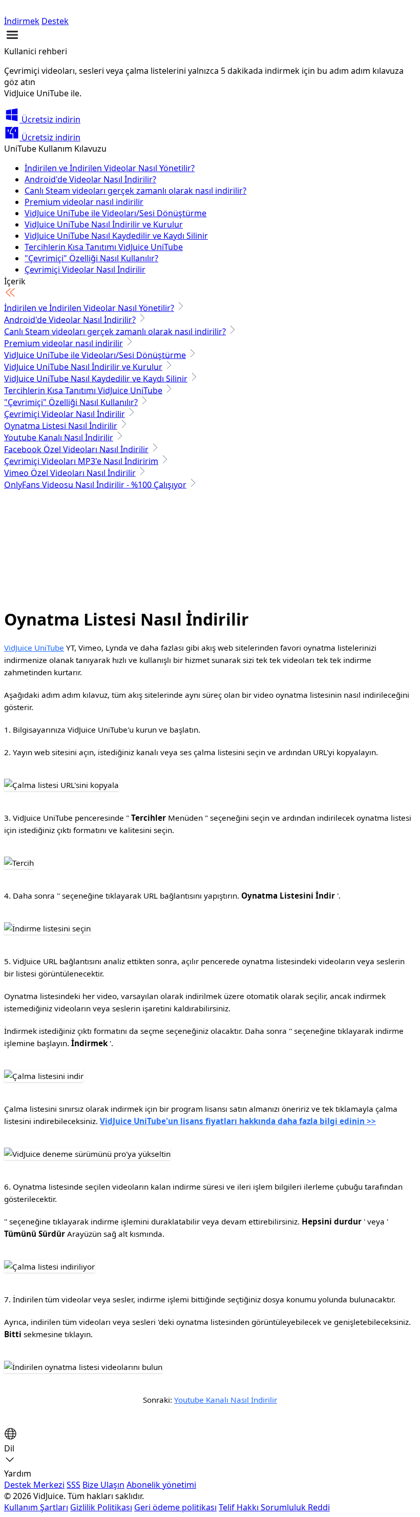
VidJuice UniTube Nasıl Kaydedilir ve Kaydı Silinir (116, 235)
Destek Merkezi (34, 1484)
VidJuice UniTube (34, 647)
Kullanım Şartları (36, 1507)
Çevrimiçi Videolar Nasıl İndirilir (85, 269)
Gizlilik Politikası (101, 1507)
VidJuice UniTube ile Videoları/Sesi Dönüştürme (115, 213)
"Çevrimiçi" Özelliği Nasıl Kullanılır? (91, 258)
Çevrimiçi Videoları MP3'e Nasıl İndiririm (81, 461)
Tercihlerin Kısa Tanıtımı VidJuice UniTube (104, 247)
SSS (73, 1484)
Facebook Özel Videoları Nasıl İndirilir (76, 449)
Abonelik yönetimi (161, 1484)
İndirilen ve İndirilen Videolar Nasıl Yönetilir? (110, 168)
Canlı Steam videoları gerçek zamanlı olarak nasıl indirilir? (135, 190)
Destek (55, 21)
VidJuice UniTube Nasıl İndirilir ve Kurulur (104, 224)
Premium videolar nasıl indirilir (84, 201)
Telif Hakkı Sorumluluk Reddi (274, 1507)
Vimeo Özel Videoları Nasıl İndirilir (70, 473)
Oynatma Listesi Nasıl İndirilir (60, 425)
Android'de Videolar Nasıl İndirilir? (90, 179)
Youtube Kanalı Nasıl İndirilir (58, 437)
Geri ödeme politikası (175, 1507)
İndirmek (21, 21)
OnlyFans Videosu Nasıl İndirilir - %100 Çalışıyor (95, 484)
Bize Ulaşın (103, 1484)
